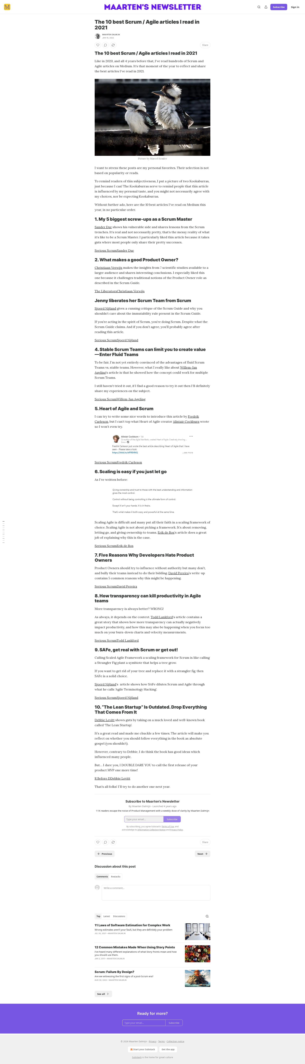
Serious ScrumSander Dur (114, 250)
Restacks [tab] (115, 876)
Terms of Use (168, 826)
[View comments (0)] (105, 45)
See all (101, 993)
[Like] (98, 45)
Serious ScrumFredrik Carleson (118, 462)
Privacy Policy (176, 829)
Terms (161, 1041)
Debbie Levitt (105, 720)
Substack (137, 1057)
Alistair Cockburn (186, 421)
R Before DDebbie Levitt (112, 778)
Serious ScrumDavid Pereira (116, 586)
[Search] (259, 7)
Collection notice (175, 1041)
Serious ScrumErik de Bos (114, 546)
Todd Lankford (162, 617)
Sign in (295, 7)
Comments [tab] (102, 876)
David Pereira (178, 573)
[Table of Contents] (3, 532)
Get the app (168, 1049)
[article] (152, 932)
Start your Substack (144, 1049)
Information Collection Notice (152, 829)
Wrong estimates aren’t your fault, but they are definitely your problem (133, 929)
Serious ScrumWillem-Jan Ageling (120, 399)
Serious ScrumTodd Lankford (117, 640)
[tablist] (108, 876)
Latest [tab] (106, 916)
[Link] (90, 53)
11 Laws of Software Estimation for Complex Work (132, 925)
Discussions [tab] (119, 916)
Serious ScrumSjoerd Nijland (116, 340)
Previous (107, 853)
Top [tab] (98, 916)
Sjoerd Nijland (105, 308)
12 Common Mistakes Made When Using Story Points (135, 947)
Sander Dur (103, 227)
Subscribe (279, 7)
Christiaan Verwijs (108, 268)
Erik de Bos (166, 532)
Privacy (152, 1041)
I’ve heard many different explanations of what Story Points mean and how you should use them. (136, 953)
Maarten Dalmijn (111, 34)
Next (200, 853)
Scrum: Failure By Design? (114, 972)
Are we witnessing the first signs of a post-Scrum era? (124, 976)
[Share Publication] (266, 7)
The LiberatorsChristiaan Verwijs (120, 291)
